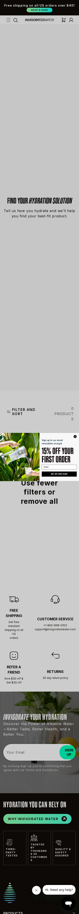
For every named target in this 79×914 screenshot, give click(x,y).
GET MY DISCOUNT (59, 474)
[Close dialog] (75, 436)
